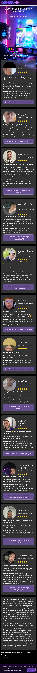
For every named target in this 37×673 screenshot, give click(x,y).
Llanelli (6, 658)
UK (24, 652)
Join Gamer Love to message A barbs (18, 191)
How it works (23, 666)
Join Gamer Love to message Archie (18, 329)
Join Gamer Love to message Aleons (18, 102)
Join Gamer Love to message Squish (18, 369)
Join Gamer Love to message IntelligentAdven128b (18, 496)
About (17, 666)
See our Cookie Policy (14, 670)
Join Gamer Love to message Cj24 (18, 454)
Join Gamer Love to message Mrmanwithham (18, 287)
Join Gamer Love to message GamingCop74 (18, 238)
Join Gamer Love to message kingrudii (18, 541)
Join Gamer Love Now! (18, 16)
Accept (31, 670)
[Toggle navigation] (34, 2)
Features (30, 666)
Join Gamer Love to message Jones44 (18, 407)
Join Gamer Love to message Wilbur (18, 141)
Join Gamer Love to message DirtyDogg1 (18, 589)
